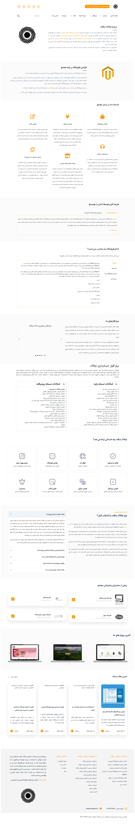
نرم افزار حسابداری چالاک (89, 761)
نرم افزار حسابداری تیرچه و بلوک (88, 765)
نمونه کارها (82, 16)
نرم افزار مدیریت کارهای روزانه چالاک (86, 768)
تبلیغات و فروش (82, 466)
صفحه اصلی (114, 16)
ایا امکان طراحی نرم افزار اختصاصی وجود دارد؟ (50, 550)
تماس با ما (55, 16)
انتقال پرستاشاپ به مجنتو (119, 781)
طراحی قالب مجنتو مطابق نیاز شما (52, 492)
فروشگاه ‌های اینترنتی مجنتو (59, 39)
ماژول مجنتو (93, 788)
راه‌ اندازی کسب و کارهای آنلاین (83, 39)
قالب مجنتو (93, 792)
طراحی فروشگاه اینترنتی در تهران (117, 778)
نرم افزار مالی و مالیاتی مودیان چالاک (86, 778)
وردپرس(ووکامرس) (111, 274)
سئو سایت (63, 36)
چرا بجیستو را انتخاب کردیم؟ (93, 213)
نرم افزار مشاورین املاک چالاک (88, 771)
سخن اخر (114, 279)
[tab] (111, 213)
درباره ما (64, 16)
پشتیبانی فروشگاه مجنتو (22, 492)
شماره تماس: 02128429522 (115, 809)
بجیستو (115, 219)
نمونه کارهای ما (61, 761)
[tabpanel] (67, 225)
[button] (44, 355)
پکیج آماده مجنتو (92, 782)
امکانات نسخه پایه (103, 384)
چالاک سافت (42, 780)
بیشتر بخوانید (113, 230)
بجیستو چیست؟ (111, 213)
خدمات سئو (123, 785)
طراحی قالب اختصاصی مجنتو (78, 36)
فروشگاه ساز (51, 88)
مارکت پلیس (69, 88)
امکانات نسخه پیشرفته (48, 384)
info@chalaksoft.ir (92, 809)
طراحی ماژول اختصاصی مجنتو (83, 492)
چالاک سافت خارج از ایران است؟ (54, 570)
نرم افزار (94, 16)
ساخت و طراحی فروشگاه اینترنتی (117, 761)
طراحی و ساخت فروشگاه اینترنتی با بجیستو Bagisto (114, 773)
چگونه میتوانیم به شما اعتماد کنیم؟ (53, 563)
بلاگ (74, 16)
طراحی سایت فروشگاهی (52, 466)
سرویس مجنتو (92, 785)
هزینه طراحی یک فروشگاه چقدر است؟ (53, 557)
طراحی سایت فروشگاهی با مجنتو (117, 765)
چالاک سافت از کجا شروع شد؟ (55, 514)
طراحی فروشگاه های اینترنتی (69, 33)
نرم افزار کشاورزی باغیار (90, 775)
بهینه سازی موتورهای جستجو (22, 466)
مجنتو (105, 16)
